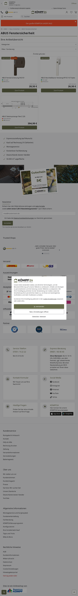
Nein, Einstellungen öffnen (39, 312)
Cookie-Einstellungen (50, 299)
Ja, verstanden (39, 306)
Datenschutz (35, 316)
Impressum (43, 316)
